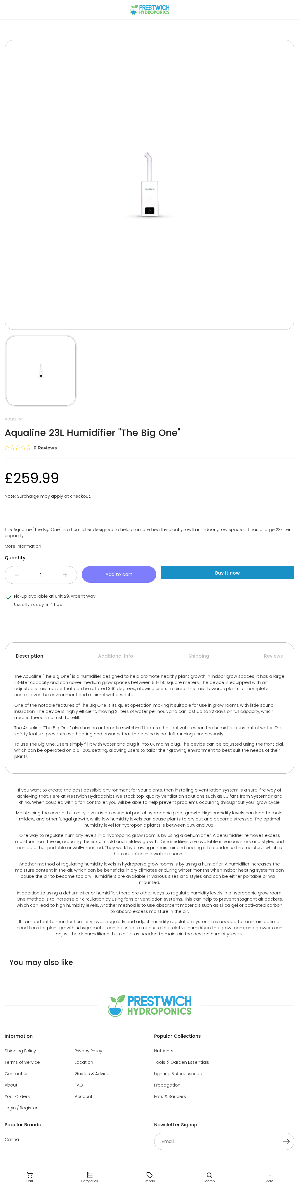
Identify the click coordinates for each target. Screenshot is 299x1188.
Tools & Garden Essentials (181, 1062)
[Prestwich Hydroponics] (149, 10)
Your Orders (17, 1096)
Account (84, 1096)
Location (84, 1062)
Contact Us (17, 1074)
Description (29, 656)
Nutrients (163, 1051)
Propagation (167, 1085)
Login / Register (21, 1108)
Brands (149, 1181)
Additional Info (115, 656)
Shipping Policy (20, 1051)
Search (209, 1181)
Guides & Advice (92, 1074)
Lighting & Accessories (178, 1074)
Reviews (273, 656)
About (11, 1085)
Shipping (198, 656)
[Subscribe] (286, 1142)
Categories (89, 1181)
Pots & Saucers (170, 1096)
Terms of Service (22, 1062)
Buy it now (227, 573)
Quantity (15, 557)
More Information (23, 546)
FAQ (79, 1085)
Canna (12, 1139)
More (269, 1181)
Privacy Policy (88, 1051)
